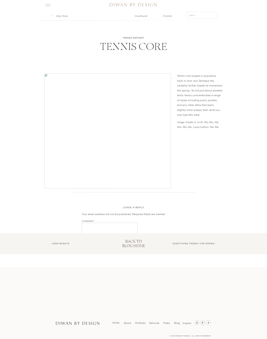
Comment (88, 221)
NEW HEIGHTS (61, 244)
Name (86, 268)
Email (86, 279)
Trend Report (133, 38)
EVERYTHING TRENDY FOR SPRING (193, 244)
